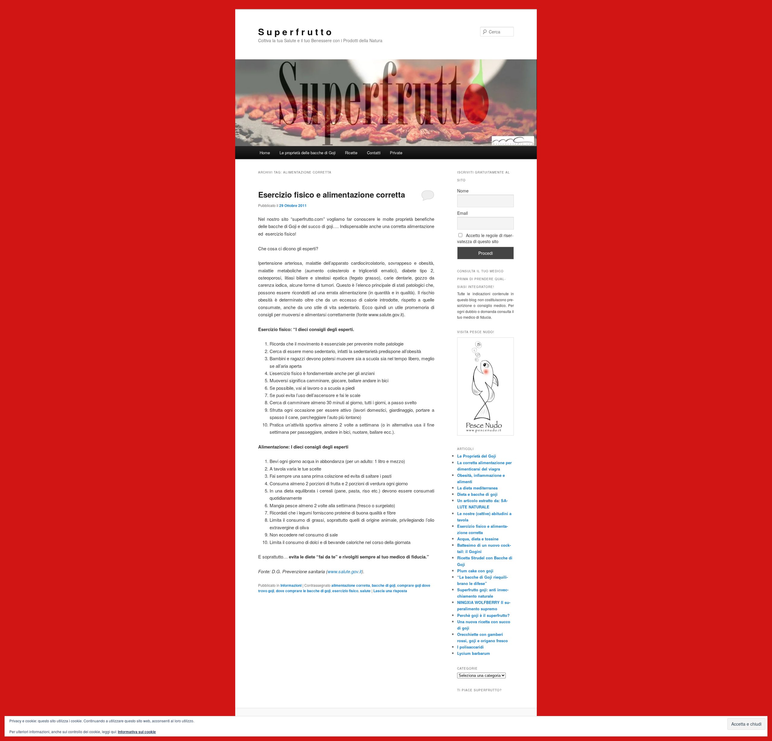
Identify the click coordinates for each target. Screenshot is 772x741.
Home (265, 152)
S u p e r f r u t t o (294, 31)
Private (396, 152)
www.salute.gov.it (344, 571)
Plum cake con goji (475, 571)
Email (462, 213)
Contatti (374, 152)
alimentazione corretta (350, 585)
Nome (463, 191)
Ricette (351, 152)
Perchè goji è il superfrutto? (483, 615)
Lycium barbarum (473, 653)
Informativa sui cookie (137, 731)
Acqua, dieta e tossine (477, 539)
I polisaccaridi (470, 647)
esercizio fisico (345, 590)
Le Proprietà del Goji (476, 456)
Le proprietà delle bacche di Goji (308, 152)
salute (365, 590)
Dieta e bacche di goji (477, 494)
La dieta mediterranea (477, 488)
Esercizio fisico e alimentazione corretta (331, 194)
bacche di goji (383, 585)
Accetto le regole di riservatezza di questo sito (485, 238)
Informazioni (291, 585)
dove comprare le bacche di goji (303, 590)
